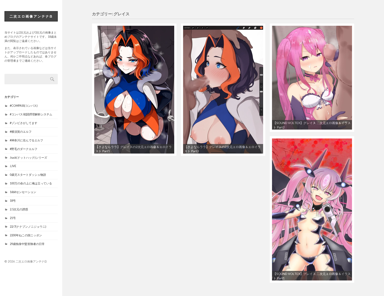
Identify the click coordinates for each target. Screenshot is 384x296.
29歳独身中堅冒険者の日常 (27, 244)
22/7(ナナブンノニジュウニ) (28, 226)
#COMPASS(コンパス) (24, 105)
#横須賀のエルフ (21, 131)
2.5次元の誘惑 (19, 209)
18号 (13, 200)
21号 (13, 218)
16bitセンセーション (23, 192)
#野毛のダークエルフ (23, 149)
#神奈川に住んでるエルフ (26, 140)
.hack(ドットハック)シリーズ (28, 157)
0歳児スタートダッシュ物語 (28, 174)
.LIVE (13, 166)
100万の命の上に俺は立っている (31, 183)
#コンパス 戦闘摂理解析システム (31, 114)
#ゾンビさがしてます (23, 123)
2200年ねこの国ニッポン (26, 235)
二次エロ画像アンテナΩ (31, 16)
